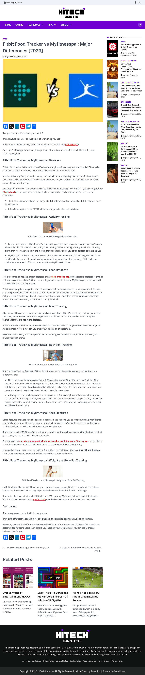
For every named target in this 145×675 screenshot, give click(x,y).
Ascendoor (96, 671)
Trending (132, 61)
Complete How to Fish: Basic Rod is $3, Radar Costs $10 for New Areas (131, 88)
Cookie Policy (75, 660)
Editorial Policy (62, 660)
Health (124, 61)
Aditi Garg (127, 53)
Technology (34, 24)
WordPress (119, 671)
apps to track (39, 499)
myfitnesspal (71, 144)
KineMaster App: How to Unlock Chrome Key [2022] (131, 47)
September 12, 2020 (129, 55)
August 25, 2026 (131, 95)
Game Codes (126, 102)
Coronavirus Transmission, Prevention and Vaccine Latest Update (131, 67)
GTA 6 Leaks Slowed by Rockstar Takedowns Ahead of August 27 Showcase (130, 172)
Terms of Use (103, 660)
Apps (50, 24)
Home (8, 24)
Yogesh (8, 56)
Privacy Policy (117, 660)
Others (64, 24)
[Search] (140, 25)
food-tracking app (60, 276)
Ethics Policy (48, 660)
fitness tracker (10, 192)
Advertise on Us (89, 660)
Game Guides (126, 83)
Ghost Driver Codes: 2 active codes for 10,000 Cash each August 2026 (131, 107)
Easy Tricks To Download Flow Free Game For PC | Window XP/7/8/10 (53, 596)
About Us (26, 660)
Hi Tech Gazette (45, 671)
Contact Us (36, 660)
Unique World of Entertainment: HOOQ (16, 594)
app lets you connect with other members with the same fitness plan (53, 441)
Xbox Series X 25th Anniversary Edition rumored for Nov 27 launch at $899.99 (129, 150)
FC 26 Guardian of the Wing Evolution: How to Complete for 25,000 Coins (131, 128)
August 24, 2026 (131, 137)
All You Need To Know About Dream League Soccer (85, 596)
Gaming (19, 24)
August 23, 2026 (131, 180)
